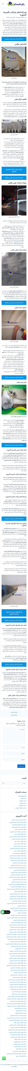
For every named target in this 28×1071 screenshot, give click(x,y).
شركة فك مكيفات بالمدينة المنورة (18, 872)
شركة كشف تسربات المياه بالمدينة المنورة (16, 917)
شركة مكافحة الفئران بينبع (20, 891)
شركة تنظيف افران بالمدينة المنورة (18, 860)
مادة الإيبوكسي (17, 241)
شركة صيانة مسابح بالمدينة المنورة (18, 874)
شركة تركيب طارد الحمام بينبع (19, 879)
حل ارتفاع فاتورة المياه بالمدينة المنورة (17, 867)
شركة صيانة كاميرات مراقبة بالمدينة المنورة (16, 934)
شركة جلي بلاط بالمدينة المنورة (19, 901)
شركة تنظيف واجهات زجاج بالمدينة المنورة (16, 998)
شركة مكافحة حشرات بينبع (20, 843)
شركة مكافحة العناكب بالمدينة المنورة (17, 1025)
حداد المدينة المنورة (21, 905)
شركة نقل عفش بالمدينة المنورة (19, 820)
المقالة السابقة (14, 712)
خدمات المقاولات (22, 805)
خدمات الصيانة (23, 803)
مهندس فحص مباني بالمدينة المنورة (18, 1015)
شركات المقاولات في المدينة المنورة (18, 987)
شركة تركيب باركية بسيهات (20, 1039)
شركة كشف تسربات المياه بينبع (19, 827)
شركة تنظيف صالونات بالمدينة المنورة (17, 1032)
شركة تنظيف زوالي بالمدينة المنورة (18, 1034)
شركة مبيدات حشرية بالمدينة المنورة (18, 893)
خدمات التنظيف (22, 800)
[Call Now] (2, 912)
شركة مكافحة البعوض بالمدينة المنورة (17, 898)
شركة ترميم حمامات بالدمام (20, 846)
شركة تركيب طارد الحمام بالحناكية (18, 989)
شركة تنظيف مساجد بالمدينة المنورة (18, 960)
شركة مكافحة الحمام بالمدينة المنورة (18, 836)
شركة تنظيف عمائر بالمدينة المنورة (18, 970)
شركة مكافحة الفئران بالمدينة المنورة (17, 932)
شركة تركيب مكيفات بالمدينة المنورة (18, 858)
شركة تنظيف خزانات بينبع (20, 841)
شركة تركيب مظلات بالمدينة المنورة (18, 831)
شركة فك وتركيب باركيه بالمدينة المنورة (17, 1029)
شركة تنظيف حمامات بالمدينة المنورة (17, 822)
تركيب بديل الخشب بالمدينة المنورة (18, 975)
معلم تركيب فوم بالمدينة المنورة (19, 991)
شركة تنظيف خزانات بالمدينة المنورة (18, 925)
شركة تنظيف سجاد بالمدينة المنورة (18, 927)
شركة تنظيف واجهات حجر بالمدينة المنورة (16, 1006)
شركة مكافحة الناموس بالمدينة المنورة (17, 963)
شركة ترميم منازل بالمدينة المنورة (18, 865)
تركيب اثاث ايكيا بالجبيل (21, 1049)
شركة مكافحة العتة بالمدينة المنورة (18, 1027)
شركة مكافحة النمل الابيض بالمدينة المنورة (16, 889)
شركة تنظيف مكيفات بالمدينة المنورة (17, 855)
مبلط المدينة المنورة (21, 913)
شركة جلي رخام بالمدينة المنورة (19, 839)
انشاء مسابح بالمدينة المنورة (20, 910)
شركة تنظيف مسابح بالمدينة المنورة (18, 848)
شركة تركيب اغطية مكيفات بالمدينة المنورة (16, 1053)
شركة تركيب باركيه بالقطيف (20, 1044)
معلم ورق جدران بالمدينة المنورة (19, 994)
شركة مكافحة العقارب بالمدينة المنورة (17, 958)
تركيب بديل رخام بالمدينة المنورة (19, 882)
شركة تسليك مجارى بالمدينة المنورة (18, 941)
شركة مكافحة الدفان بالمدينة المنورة (18, 984)
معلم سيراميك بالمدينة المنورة (19, 862)
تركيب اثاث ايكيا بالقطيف (20, 948)
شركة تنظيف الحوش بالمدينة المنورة (18, 1001)
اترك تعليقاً (24, 17)
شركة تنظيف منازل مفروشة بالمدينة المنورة (16, 965)
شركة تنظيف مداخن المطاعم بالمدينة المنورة (16, 944)
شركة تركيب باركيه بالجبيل (20, 1046)
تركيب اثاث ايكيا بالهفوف (20, 1013)
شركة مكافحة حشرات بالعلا (20, 1022)
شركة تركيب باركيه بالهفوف (20, 1041)
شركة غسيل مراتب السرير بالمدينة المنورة (16, 1018)
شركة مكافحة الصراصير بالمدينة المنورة (17, 979)
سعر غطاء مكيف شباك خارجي (19, 1051)
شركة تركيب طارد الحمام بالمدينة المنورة (17, 939)
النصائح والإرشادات (22, 796)
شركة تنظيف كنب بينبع (21, 1056)
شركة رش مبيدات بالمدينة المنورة (18, 946)
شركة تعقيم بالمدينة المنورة (20, 972)
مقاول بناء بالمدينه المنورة (20, 829)
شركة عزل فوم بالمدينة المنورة (19, 824)
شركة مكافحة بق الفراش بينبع (19, 853)
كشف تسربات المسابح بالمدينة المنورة (17, 1020)
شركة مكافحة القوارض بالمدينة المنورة (17, 884)
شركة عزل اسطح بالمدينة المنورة (18, 922)
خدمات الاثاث (23, 798)
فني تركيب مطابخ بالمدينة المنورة (18, 886)
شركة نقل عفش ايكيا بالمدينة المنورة (18, 951)
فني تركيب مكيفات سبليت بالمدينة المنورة (16, 903)
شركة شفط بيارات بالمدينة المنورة (18, 908)
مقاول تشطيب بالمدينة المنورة (19, 977)
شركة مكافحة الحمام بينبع (20, 834)
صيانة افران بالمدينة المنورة (20, 870)
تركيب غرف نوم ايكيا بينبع (20, 1008)
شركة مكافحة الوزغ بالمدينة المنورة (18, 955)
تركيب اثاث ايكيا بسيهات (21, 1010)
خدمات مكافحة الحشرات (20, 808)
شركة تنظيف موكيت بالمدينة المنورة (18, 896)
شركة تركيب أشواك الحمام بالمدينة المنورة (16, 1003)
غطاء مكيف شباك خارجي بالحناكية (18, 915)
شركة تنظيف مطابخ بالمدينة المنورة (18, 967)
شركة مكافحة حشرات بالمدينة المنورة (17, 929)
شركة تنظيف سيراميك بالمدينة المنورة (17, 877)
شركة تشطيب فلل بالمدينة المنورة (18, 1037)
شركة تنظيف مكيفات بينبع (20, 851)
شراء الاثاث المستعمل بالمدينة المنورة (17, 953)
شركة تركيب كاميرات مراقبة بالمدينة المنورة (16, 936)
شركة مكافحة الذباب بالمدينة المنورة (18, 982)
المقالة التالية (14, 715)
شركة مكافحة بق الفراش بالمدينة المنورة (17, 996)
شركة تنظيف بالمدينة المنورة (19, 920)
